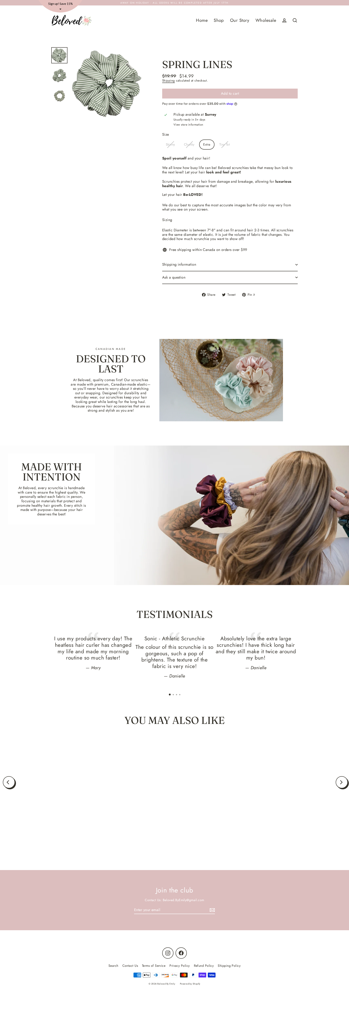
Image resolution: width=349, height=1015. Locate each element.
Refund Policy (204, 965)
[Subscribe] (211, 910)
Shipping (168, 80)
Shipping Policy (229, 965)
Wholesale (265, 20)
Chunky (189, 144)
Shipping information (179, 264)
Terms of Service (153, 965)
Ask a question (173, 277)
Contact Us (130, 965)
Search (113, 965)
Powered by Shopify (190, 983)
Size (165, 134)
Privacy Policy (179, 965)
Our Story (239, 20)
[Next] (342, 782)
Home (202, 20)
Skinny (170, 144)
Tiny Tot (224, 144)
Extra (206, 144)
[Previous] (9, 782)
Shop (219, 20)
